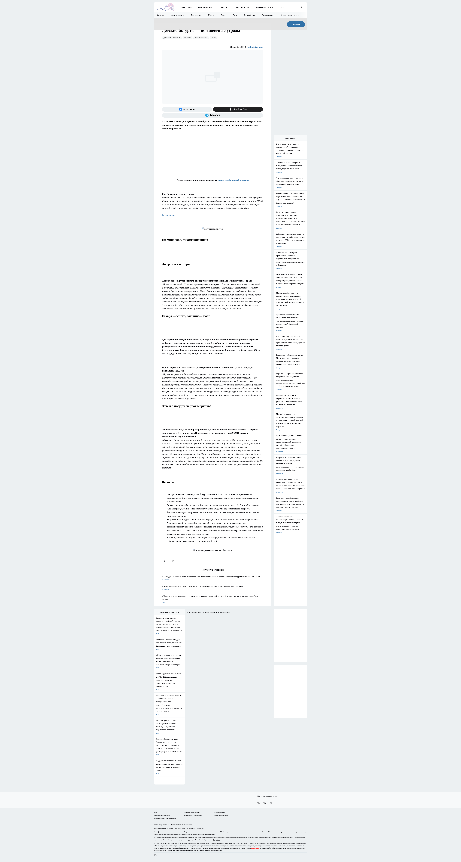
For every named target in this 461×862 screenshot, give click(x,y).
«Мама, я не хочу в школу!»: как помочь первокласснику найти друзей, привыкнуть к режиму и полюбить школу (210, 599)
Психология (196, 15)
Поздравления (268, 15)
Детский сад (249, 15)
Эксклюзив (186, 7)
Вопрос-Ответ (205, 7)
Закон (223, 15)
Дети (235, 15)
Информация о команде (192, 812)
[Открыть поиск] (300, 7)
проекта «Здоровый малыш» (233, 180)
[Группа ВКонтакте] (187, 109)
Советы (160, 15)
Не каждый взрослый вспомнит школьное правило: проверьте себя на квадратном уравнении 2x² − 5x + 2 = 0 (211, 578)
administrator (255, 47)
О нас (155, 812)
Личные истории (264, 7)
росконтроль (201, 37)
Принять (296, 24)
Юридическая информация (193, 815)
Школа (211, 15)
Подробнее (216, 840)
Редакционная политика (162, 815)
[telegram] (174, 561)
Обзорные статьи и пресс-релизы (165, 818)
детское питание (172, 37)
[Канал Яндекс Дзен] (238, 109)
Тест (281, 7)
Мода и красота (177, 15)
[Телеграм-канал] (212, 115)
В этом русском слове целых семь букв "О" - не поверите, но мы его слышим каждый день (202, 587)
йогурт (187, 37)
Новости (223, 7)
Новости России (241, 7)
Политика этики (219, 812)
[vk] (166, 561)
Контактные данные (221, 815)
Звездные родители (290, 15)
